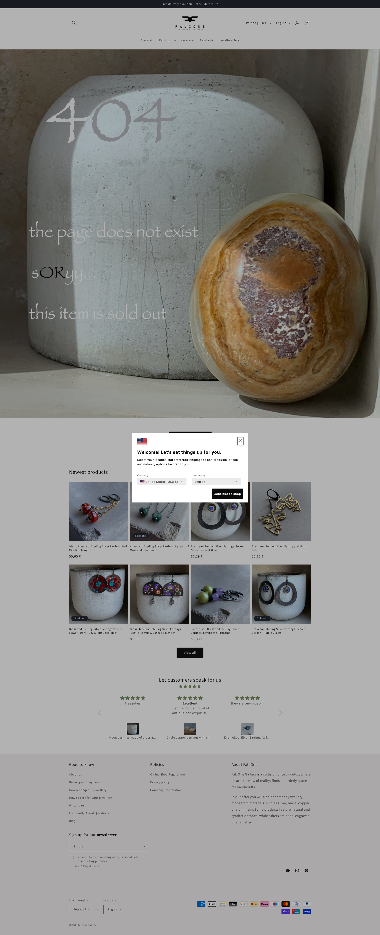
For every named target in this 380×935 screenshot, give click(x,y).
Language (198, 475)
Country (142, 475)
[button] (240, 441)
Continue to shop (227, 494)
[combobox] (159, 481)
